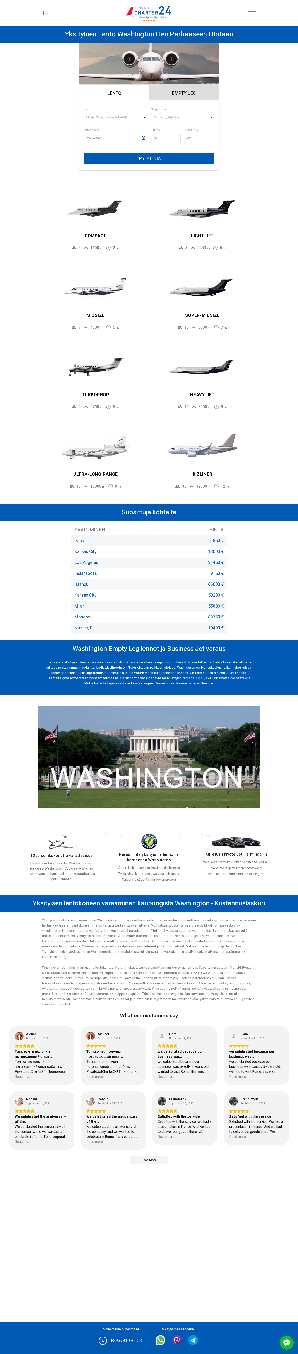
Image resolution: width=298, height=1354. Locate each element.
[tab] (114, 92)
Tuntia (155, 130)
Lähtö (87, 109)
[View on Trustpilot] (19, 1036)
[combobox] (115, 117)
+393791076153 (126, 1340)
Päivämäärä (91, 130)
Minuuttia (191, 130)
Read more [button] (23, 1076)
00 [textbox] (188, 138)
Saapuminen (159, 109)
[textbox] (115, 117)
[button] (287, 1343)
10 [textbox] (155, 138)
